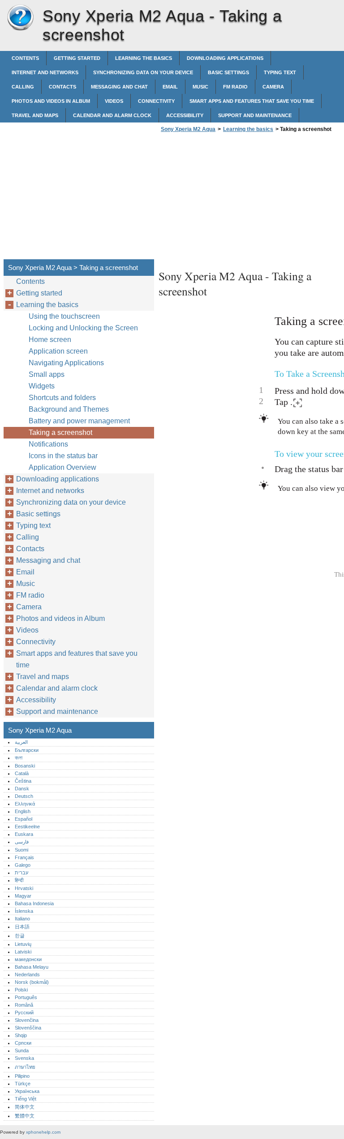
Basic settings (228, 72)
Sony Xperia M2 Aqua (20, 17)
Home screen (50, 339)
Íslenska (24, 911)
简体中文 (24, 1106)
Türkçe (22, 1083)
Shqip (21, 1035)
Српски (23, 1043)
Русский (24, 1012)
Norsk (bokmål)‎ (32, 982)
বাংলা (18, 757)
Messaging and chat (119, 86)
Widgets (42, 386)
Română (24, 1005)
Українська (27, 1091)
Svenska (24, 1058)
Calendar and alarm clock (112, 115)
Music (200, 86)
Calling (23, 86)
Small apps (46, 374)
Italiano (22, 918)
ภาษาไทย (25, 1067)
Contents (25, 58)
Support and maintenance (255, 115)
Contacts (62, 86)
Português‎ (26, 997)
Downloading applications (225, 58)
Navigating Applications (66, 363)
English (22, 811)
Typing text (280, 72)
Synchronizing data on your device (143, 72)
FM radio (235, 86)
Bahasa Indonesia (34, 903)
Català (22, 773)
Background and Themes (69, 409)
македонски (28, 959)
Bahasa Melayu (31, 967)
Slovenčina (27, 1020)
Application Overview (62, 467)
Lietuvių (23, 944)
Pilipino (22, 1076)
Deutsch (24, 796)
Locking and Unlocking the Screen (83, 328)
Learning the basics (143, 58)
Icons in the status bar (63, 456)
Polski (21, 989)
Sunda (22, 1050)
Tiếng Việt (25, 1098)
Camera (273, 86)
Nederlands (27, 974)
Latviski (23, 951)
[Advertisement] (234, 198)
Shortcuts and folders (62, 397)
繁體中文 (24, 1115)
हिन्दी (19, 880)
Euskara (24, 834)
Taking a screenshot (60, 432)
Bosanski (25, 765)
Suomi (21, 849)
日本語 (22, 926)
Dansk (22, 788)
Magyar (23, 896)
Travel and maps (35, 115)
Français (24, 857)
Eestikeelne (27, 826)
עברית (21, 872)
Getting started (77, 58)
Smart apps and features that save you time (251, 101)
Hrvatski (24, 888)
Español (23, 819)
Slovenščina (28, 1027)
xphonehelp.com (43, 1132)
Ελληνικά (25, 803)
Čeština (23, 781)
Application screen (58, 351)
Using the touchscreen (64, 316)
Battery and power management (79, 421)
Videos (114, 101)
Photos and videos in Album (51, 101)
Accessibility (184, 115)
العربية (21, 742)
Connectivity (156, 101)
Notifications (48, 444)
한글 (20, 935)
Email (170, 86)
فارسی (22, 841)
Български (27, 750)
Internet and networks (45, 72)
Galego (22, 865)
